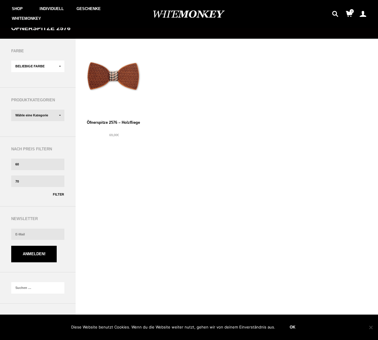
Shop (17, 8)
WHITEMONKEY (26, 18)
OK (292, 327)
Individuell (52, 8)
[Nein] (371, 327)
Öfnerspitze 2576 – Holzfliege (113, 122)
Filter (58, 194)
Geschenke (88, 8)
